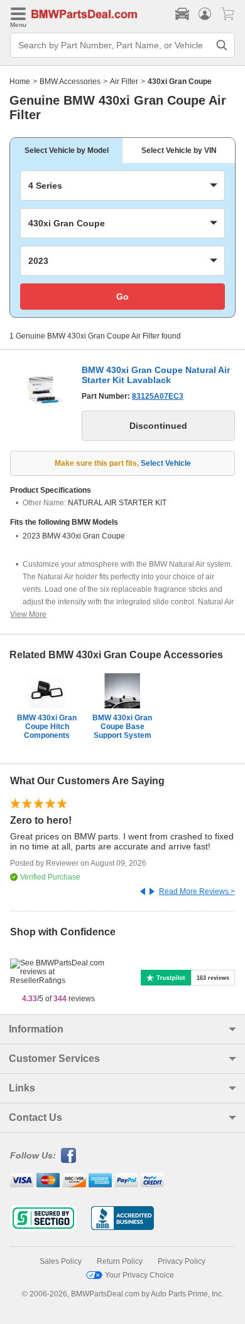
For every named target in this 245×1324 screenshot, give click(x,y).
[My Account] (204, 13)
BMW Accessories (70, 81)
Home (19, 81)
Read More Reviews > (197, 891)
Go (122, 297)
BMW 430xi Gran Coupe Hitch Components (47, 726)
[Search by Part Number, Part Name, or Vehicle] (221, 45)
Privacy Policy (181, 1261)
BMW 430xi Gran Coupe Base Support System (122, 726)
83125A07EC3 (157, 396)
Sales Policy (61, 1261)
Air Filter (124, 81)
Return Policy (120, 1261)
